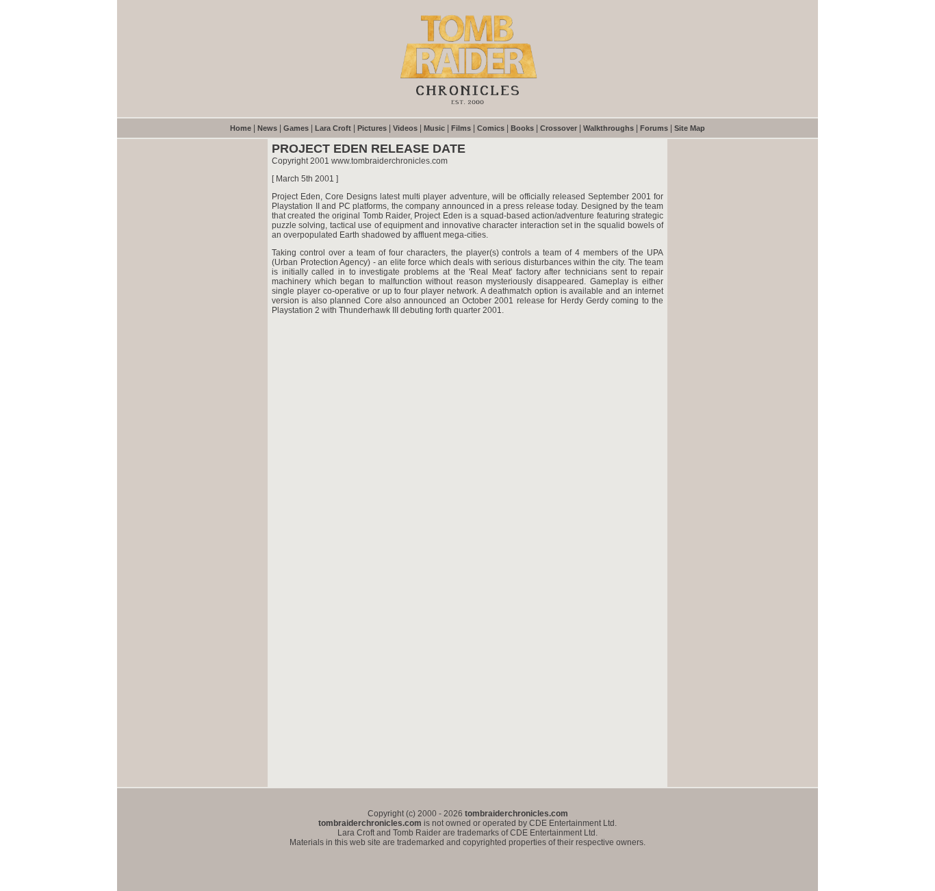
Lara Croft (333, 128)
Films (461, 128)
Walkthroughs (608, 128)
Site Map (689, 128)
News (267, 128)
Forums (654, 128)
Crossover (558, 128)
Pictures (372, 128)
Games (296, 128)
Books (522, 128)
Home (240, 128)
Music (434, 128)
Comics (490, 128)
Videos (405, 128)
